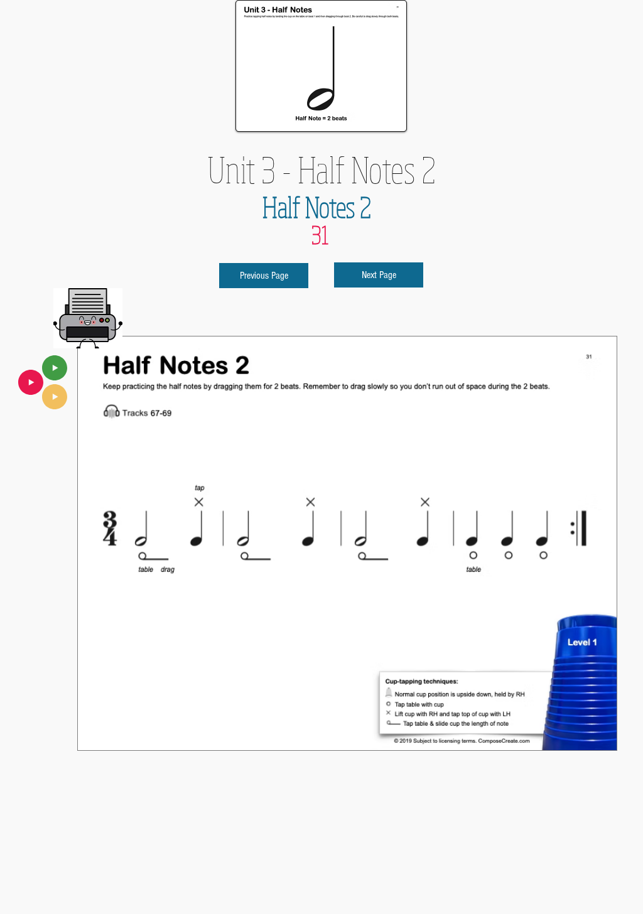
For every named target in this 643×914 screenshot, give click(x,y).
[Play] (54, 367)
